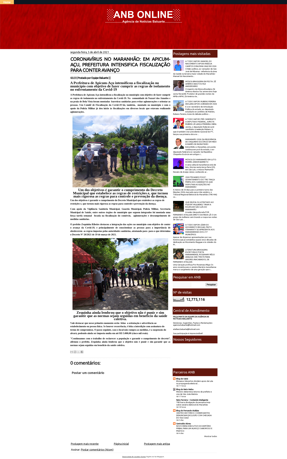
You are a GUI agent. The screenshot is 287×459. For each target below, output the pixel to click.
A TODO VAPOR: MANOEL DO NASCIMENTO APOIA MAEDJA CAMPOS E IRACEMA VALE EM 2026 (200, 63)
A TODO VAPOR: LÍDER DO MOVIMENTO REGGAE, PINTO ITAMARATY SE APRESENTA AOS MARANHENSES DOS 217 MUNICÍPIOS (200, 229)
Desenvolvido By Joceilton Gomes (134, 457)
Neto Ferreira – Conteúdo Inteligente (192, 400)
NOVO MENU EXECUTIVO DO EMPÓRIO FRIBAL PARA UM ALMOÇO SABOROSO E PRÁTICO (194, 428)
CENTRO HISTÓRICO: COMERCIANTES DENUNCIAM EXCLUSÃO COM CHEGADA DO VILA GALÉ (194, 415)
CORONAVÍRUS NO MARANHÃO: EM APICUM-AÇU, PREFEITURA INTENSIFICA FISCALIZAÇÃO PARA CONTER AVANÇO (120, 64)
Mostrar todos (210, 436)
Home (7, 2)
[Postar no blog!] (75, 351)
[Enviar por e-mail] (71, 351)
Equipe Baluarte (99, 77)
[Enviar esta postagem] (111, 77)
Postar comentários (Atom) (97, 449)
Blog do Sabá (182, 379)
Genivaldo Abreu (183, 423)
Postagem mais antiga (157, 443)
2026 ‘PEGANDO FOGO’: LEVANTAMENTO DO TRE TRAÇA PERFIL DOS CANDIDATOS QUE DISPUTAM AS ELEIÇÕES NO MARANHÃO (200, 182)
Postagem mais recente (85, 443)
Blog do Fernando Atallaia (187, 410)
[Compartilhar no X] (78, 351)
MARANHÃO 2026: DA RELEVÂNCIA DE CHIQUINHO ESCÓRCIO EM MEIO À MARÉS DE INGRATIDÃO (201, 141)
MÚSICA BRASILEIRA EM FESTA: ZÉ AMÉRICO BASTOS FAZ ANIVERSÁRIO (200, 83)
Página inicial (121, 443)
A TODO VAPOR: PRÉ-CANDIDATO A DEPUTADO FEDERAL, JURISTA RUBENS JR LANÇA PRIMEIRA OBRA (200, 121)
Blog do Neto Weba (184, 389)
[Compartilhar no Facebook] (81, 351)
